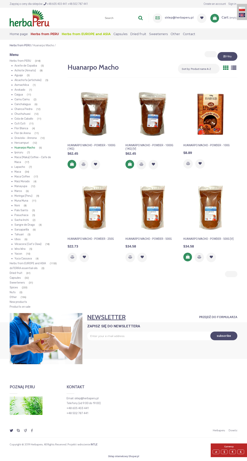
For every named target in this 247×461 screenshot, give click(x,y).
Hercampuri (21, 142)
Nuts (13, 292)
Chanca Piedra (23, 109)
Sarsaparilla (21, 229)
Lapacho (19, 167)
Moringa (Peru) (23, 196)
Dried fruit (16, 273)
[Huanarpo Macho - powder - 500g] (152, 207)
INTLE (94, 444)
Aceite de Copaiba (25, 65)
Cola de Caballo (23, 118)
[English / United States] (242, 14)
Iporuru (18, 152)
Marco (18, 191)
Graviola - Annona (25, 138)
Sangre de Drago (24, 224)
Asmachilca (21, 85)
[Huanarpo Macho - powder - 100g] (210, 114)
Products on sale (20, 306)
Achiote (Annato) (25, 70)
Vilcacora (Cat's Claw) (27, 244)
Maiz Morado (22, 181)
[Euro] (233, 451)
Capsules (15, 277)
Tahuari (19, 234)
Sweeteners (17, 282)
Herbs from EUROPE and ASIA (28, 263)
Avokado (19, 89)
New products (18, 302)
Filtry (229, 56)
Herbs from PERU (20, 60)
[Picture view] (225, 68)
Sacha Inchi (21, 220)
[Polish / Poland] (242, 8)
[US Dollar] (225, 451)
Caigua (18, 94)
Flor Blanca (21, 128)
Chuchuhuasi (22, 114)
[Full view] (233, 68)
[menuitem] (20, 34)
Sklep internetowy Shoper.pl (123, 456)
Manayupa (20, 186)
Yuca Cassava (23, 258)
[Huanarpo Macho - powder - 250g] (95, 207)
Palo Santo (21, 210)
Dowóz (233, 430)
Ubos (17, 239)
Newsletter (106, 317)
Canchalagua (22, 104)
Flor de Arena (22, 133)
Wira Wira (19, 249)
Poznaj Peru (22, 387)
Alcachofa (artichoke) (27, 80)
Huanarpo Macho (24, 147)
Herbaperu (219, 430)
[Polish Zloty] (216, 451)
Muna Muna (21, 200)
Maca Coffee (22, 176)
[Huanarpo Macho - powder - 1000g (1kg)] (95, 114)
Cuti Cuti (19, 123)
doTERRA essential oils (24, 268)
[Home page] (29, 17)
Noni (17, 205)
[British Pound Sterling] (241, 451)
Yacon (18, 253)
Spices (14, 287)
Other (13, 297)
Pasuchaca (21, 215)
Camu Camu (22, 99)
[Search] (140, 18)
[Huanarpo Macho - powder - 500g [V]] (210, 207)
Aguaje (18, 75)
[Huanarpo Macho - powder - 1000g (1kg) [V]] (152, 114)
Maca (17, 171)
